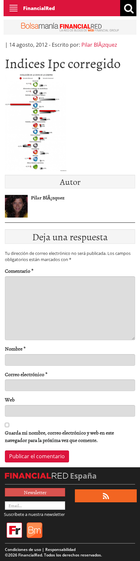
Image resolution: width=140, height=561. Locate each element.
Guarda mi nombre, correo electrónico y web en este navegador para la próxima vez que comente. (59, 436)
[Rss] (106, 496)
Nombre (15, 348)
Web (10, 399)
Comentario (19, 271)
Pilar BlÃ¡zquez (99, 44)
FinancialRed (39, 8)
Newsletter (35, 492)
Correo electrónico (26, 374)
